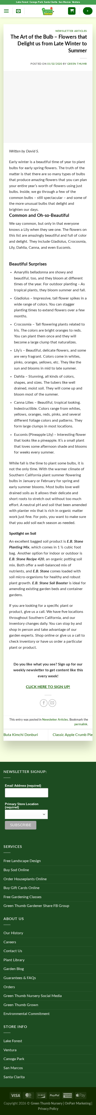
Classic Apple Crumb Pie (73, 735)
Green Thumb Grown (20, 1005)
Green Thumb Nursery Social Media (32, 996)
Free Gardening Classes (22, 897)
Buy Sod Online (16, 870)
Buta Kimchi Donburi (20, 735)
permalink (80, 724)
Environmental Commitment (26, 1014)
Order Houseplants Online (25, 879)
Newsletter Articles (71, 31)
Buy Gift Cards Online (21, 888)
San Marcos (65, 2)
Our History (13, 933)
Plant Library (13, 960)
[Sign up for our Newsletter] (18, 11)
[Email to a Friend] (52, 703)
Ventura (76, 2)
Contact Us (12, 951)
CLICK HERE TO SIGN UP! (48, 687)
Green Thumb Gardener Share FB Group (36, 906)
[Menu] (6, 11)
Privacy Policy (48, 1109)
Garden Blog (13, 969)
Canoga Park (36, 2)
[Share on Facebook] (44, 703)
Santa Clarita (51, 2)
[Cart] (71, 11)
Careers (9, 942)
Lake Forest (22, 2)
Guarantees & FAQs (19, 978)
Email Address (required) (23, 785)
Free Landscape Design (22, 861)
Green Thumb (77, 64)
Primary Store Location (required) (21, 806)
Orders (9, 987)
